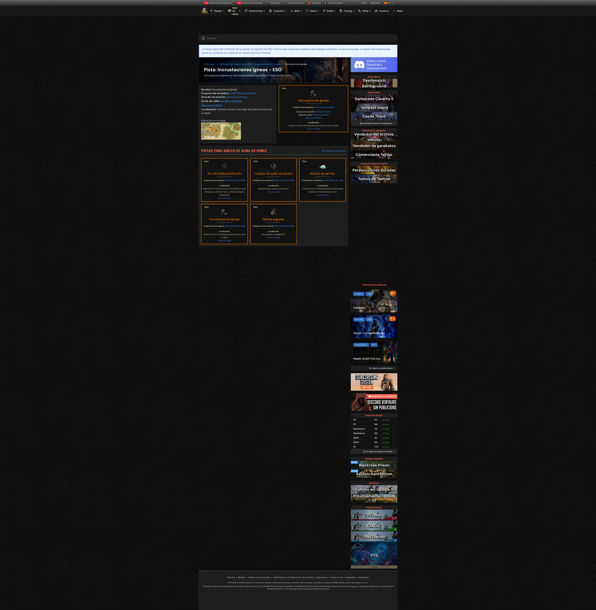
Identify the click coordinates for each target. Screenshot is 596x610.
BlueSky (242, 577)
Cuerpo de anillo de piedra (273, 173)
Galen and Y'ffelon (313, 118)
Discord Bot (275, 3)
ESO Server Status (296, 3)
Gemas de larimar (322, 173)
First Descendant (335, 3)
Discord (231, 577)
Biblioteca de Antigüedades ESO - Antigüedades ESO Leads (250, 64)
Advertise (351, 577)
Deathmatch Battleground (218, 3)
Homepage (209, 64)
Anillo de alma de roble (324, 107)
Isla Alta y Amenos (323, 112)
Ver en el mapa (313, 128)
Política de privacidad (259, 577)
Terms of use (336, 577)
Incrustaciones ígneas (313, 100)
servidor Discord (260, 52)
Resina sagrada (273, 219)
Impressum (321, 577)
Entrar (364, 3)
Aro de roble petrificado (224, 173)
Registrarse (375, 3)
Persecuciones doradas (249, 3)
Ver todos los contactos (334, 150)
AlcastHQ (316, 3)
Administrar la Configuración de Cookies (293, 577)
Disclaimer (364, 577)
